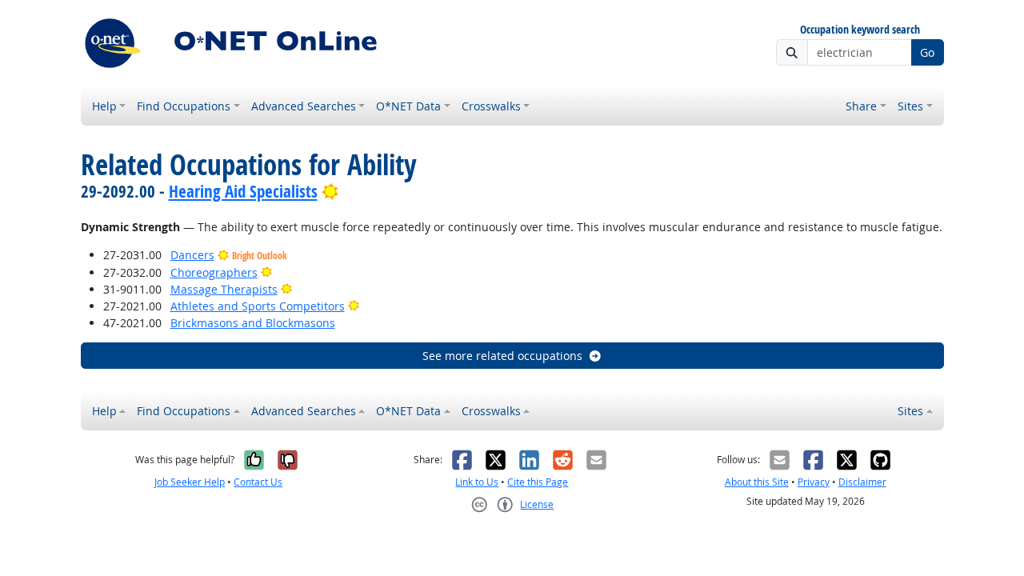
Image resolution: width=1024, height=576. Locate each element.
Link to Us (476, 482)
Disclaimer (862, 482)
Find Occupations (183, 106)
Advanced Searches (303, 106)
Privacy (814, 482)
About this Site (757, 482)
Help (104, 106)
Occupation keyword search (860, 30)
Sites (910, 106)
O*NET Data (408, 106)
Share (861, 106)
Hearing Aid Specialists (243, 191)
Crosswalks (491, 106)
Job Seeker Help (189, 482)
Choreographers (214, 272)
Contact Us (258, 482)
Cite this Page (537, 482)
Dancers (192, 254)
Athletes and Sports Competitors (257, 306)
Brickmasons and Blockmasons (252, 322)
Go (927, 52)
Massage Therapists (224, 289)
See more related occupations (502, 355)
